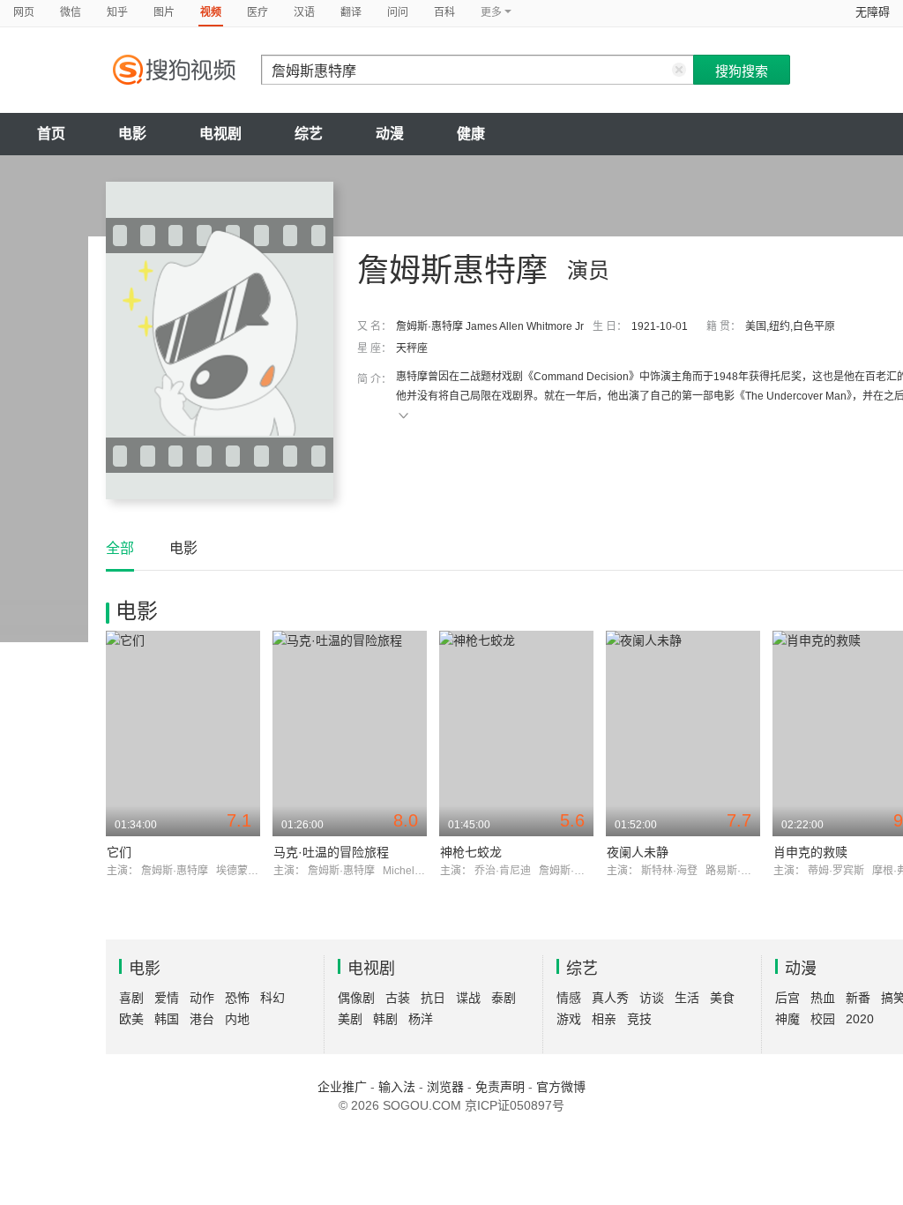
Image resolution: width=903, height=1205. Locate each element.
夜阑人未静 (637, 852)
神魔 (787, 1019)
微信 (70, 12)
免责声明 (500, 1087)
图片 (164, 12)
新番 (858, 998)
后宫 (787, 998)
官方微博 (561, 1087)
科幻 (272, 998)
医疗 (257, 12)
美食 (722, 998)
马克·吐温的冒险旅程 (331, 852)
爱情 (166, 998)
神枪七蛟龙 (471, 852)
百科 (444, 12)
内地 (237, 1019)
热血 (822, 998)
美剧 (350, 1019)
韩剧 (385, 1019)
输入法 (396, 1087)
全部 (120, 548)
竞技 (639, 1019)
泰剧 (503, 998)
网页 (23, 12)
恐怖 (237, 998)
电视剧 (220, 133)
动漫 (390, 133)
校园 (822, 1019)
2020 (860, 1019)
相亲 (604, 1019)
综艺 (309, 133)
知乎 (117, 12)
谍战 (468, 998)
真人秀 (610, 998)
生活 (687, 998)
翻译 (351, 12)
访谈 (651, 998)
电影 (132, 133)
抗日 (433, 998)
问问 (397, 12)
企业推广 (342, 1087)
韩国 (166, 1019)
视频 (210, 12)
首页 (51, 133)
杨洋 (420, 1019)
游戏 (568, 1019)
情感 (568, 998)
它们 (119, 852)
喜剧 (131, 998)
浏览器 (445, 1087)
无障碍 (872, 12)
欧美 (131, 1019)
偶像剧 (356, 998)
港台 (202, 1019)
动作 (202, 998)
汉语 (304, 12)
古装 (397, 998)
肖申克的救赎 (810, 852)
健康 (471, 133)
